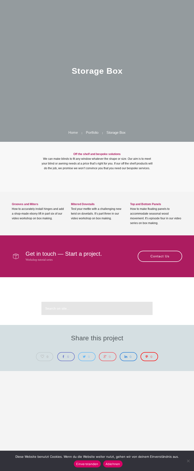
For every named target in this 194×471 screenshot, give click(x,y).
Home (73, 132)
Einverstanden (87, 464)
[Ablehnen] (188, 460)
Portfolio (92, 132)
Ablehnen (113, 464)
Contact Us (159, 256)
